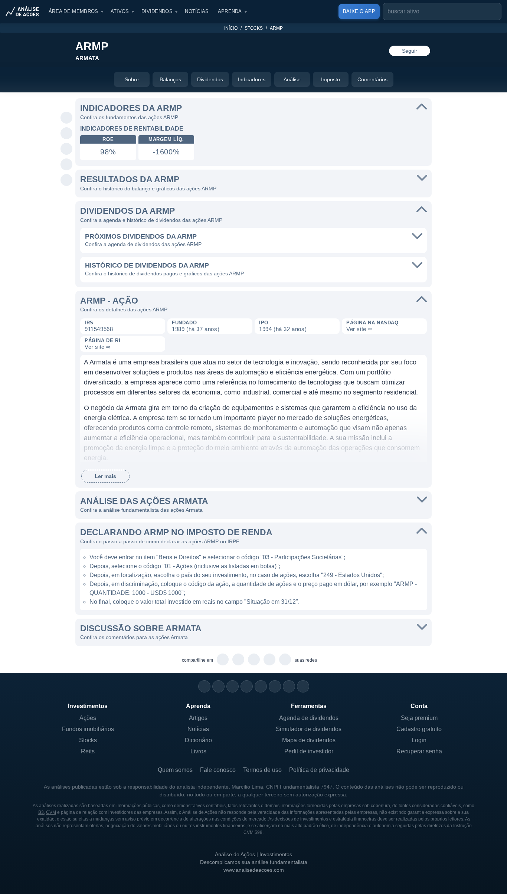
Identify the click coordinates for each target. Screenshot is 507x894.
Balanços (170, 79)
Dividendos (157, 11)
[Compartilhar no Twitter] (66, 165)
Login (419, 740)
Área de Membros (73, 11)
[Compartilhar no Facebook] (66, 149)
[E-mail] (303, 686)
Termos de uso (262, 770)
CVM (51, 812)
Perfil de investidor (308, 751)
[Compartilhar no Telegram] (66, 133)
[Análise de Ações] (24, 11)
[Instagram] (204, 686)
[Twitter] (232, 686)
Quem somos (175, 770)
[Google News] (275, 686)
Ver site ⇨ (359, 329)
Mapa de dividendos (309, 740)
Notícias (197, 11)
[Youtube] (261, 686)
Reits (88, 751)
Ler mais (105, 476)
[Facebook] (218, 686)
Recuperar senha (419, 751)
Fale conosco (218, 770)
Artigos (198, 718)
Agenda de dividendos (308, 718)
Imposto (330, 79)
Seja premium (419, 718)
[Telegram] (247, 686)
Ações (87, 718)
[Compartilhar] (66, 102)
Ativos (120, 11)
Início (231, 28)
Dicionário (198, 740)
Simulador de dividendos (308, 729)
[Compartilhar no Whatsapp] (66, 118)
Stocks (254, 28)
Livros (198, 751)
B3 (41, 812)
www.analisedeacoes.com (253, 870)
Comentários (372, 79)
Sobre (132, 79)
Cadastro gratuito (419, 729)
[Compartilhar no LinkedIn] (66, 180)
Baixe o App (359, 11)
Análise (292, 79)
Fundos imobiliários (88, 729)
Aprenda (230, 11)
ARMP (276, 28)
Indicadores (251, 79)
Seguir (409, 51)
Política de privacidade (319, 770)
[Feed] (289, 686)
